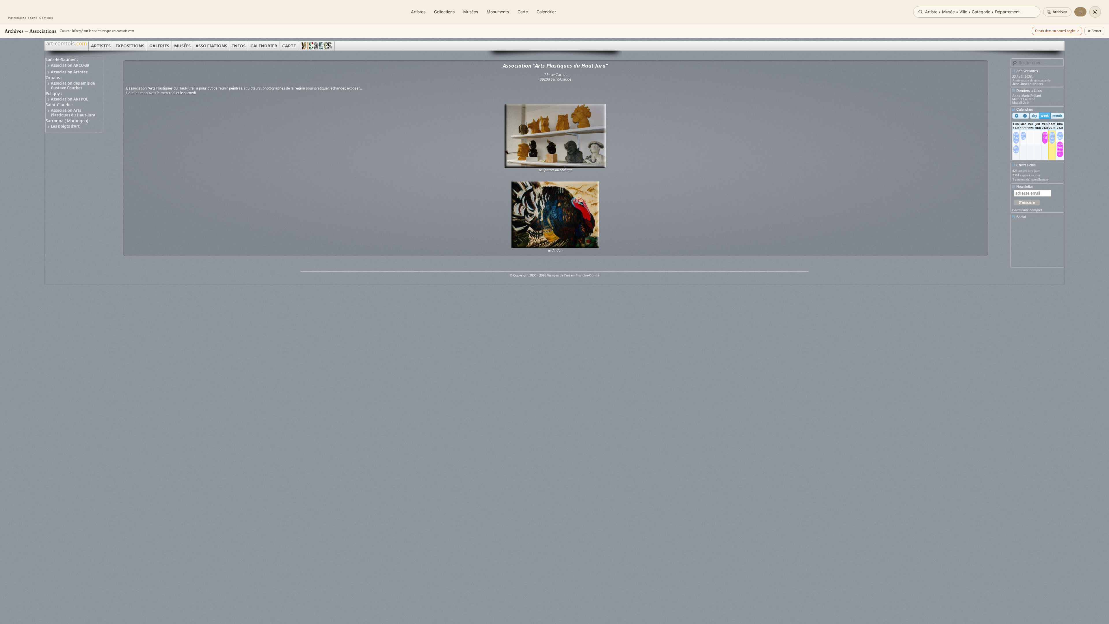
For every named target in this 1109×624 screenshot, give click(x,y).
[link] (30, 11)
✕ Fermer (1094, 31)
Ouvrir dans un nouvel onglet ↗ (1057, 31)
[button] (1057, 11)
